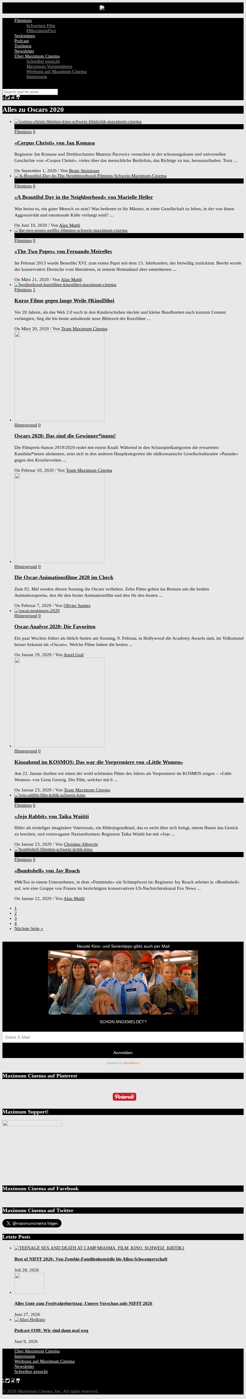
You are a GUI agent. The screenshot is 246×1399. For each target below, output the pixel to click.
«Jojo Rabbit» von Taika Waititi (51, 816)
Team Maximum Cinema (84, 328)
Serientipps (24, 35)
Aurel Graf (74, 654)
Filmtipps (23, 20)
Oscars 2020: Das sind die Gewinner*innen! (65, 436)
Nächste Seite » (28, 928)
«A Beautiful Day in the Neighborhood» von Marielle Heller (83, 197)
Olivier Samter (77, 605)
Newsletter (24, 51)
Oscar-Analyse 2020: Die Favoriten (54, 626)
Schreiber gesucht (43, 61)
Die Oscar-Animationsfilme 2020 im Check (63, 577)
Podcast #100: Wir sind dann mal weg (51, 1330)
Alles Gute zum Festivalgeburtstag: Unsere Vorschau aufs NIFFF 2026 (83, 1303)
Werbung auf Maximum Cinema (56, 71)
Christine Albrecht (81, 844)
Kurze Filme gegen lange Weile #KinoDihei (64, 300)
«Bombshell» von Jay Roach (47, 871)
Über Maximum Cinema (37, 56)
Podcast (21, 40)
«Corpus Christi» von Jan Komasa (54, 143)
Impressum (36, 76)
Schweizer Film (40, 25)
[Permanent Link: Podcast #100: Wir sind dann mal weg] (29, 1319)
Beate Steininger (84, 170)
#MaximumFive (41, 30)
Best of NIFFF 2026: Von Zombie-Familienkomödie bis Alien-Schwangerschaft (90, 1259)
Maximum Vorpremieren (49, 66)
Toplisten (23, 45)
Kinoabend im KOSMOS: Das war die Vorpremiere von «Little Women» (98, 762)
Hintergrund (25, 425)
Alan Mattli (69, 225)
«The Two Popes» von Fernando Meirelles (63, 251)
